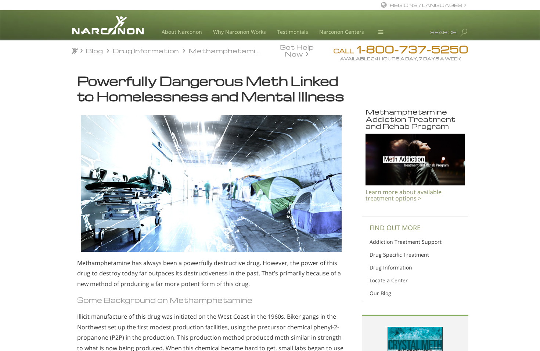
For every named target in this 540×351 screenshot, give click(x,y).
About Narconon (182, 31)
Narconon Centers (341, 31)
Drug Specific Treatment (399, 254)
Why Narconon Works (239, 31)
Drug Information (391, 267)
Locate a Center (389, 280)
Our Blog (380, 293)
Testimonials (292, 31)
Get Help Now (297, 50)
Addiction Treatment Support (406, 241)
